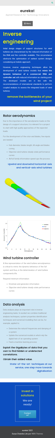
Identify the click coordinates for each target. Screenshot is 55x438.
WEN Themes (37, 434)
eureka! (27, 10)
